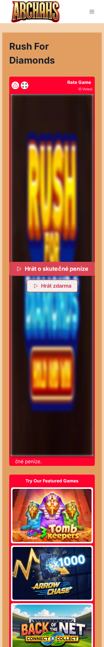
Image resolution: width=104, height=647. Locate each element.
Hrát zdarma (56, 286)
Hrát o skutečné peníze (56, 268)
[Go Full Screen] (24, 85)
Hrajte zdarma (52, 515)
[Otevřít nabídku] (91, 11)
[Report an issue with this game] (15, 85)
